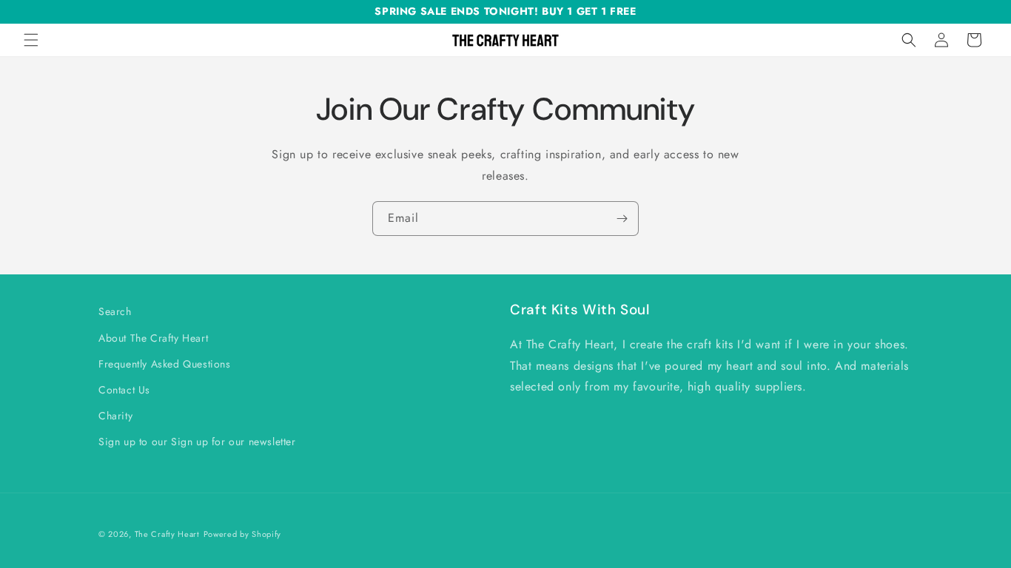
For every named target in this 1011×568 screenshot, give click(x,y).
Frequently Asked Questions (164, 363)
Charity (115, 415)
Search (115, 311)
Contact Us (124, 389)
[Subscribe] (621, 218)
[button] (31, 40)
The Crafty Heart (167, 534)
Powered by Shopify (243, 534)
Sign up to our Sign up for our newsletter (197, 441)
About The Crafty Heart (153, 338)
